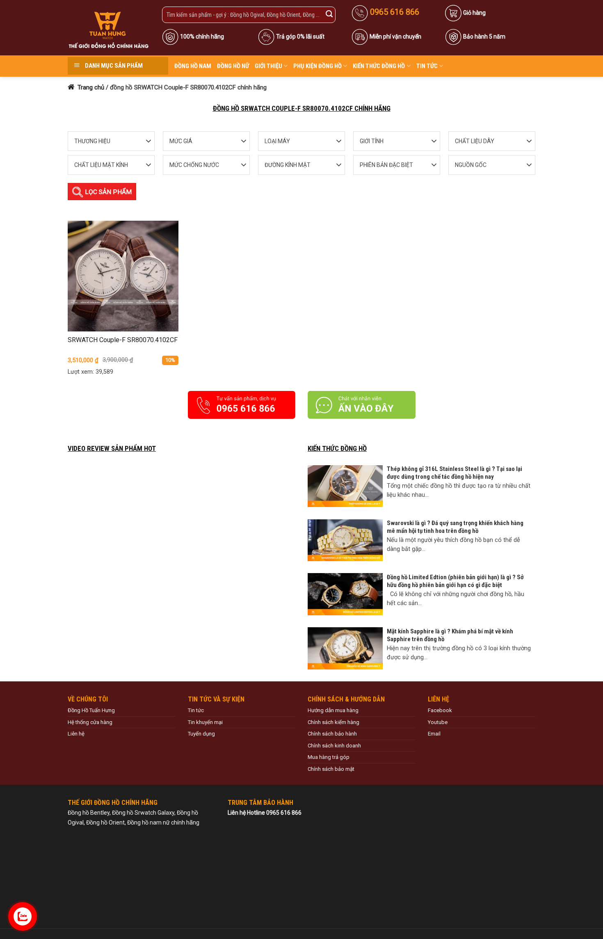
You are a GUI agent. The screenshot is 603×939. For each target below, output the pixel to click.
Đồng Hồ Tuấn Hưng (91, 710)
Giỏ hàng (474, 12)
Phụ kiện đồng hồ (317, 66)
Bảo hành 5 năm (484, 36)
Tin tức (427, 66)
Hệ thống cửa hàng (90, 722)
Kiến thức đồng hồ (379, 66)
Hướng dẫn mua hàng (333, 710)
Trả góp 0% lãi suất (300, 36)
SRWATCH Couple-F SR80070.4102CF (123, 340)
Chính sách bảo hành (332, 734)
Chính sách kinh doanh (334, 746)
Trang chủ (90, 87)
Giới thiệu (268, 66)
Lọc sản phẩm (107, 192)
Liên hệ (76, 734)
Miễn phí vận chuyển (395, 36)
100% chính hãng (202, 36)
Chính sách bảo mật (331, 769)
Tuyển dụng (201, 734)
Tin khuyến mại (205, 722)
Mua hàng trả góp (328, 757)
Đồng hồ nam (192, 66)
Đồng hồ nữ (233, 66)
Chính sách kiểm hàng (333, 722)
